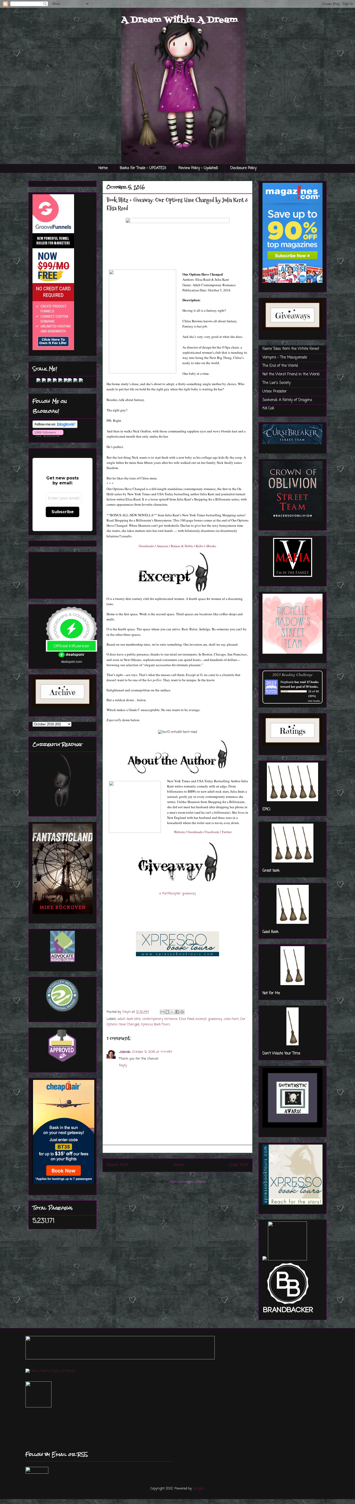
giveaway (215, 1019)
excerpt (201, 1019)
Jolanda (124, 1052)
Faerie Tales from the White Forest (290, 349)
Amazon (162, 546)
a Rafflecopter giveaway (177, 893)
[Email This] (162, 1011)
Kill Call (268, 408)
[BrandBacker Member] (288, 1313)
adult (121, 1019)
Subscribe (62, 511)
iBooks (211, 546)
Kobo (199, 546)
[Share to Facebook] (177, 1011)
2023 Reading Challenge (292, 674)
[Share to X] (172, 1011)
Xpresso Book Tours (155, 1024)
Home (103, 168)
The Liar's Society (276, 383)
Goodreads (146, 546)
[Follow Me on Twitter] (34, 381)
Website (179, 832)
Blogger (198, 1488)
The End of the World (280, 366)
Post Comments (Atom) (188, 1181)
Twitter (227, 832)
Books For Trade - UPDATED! (143, 168)
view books (314, 701)
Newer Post (117, 1165)
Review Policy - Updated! (198, 168)
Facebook (212, 832)
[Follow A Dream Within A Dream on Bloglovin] (54, 427)
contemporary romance (159, 1019)
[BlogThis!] (167, 1011)
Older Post (238, 1165)
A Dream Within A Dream (179, 20)
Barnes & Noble (182, 546)
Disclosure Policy (243, 168)
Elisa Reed (186, 1019)
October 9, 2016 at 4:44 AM (152, 1052)
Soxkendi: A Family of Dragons (287, 400)
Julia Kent (231, 1019)
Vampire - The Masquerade (284, 357)
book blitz (134, 1019)
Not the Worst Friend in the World (290, 374)
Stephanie (287, 682)
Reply (123, 1065)
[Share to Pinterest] (182, 1011)
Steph (127, 1012)
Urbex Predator (274, 391)
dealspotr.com (71, 661)
